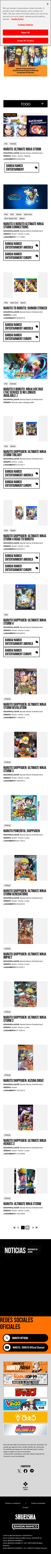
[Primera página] (14, 1227)
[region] (25, 23)
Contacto (25, 1507)
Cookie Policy (17, 19)
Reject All (25, 32)
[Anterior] (18, 1227)
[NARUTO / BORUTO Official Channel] (25, 1350)
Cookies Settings (25, 24)
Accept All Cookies (25, 40)
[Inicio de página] (25, 1486)
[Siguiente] (33, 1227)
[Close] (47, 4)
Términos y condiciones (12, 1503)
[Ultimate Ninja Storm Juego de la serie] (25, 55)
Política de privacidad (38, 1503)
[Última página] (36, 1227)
